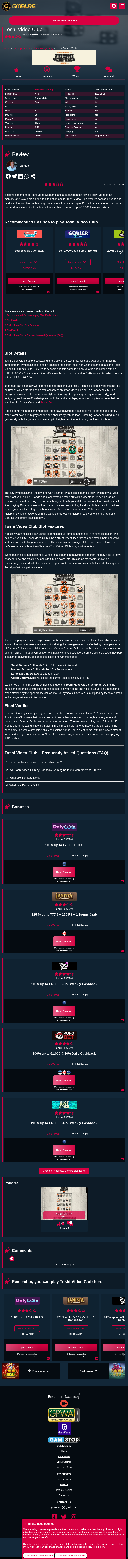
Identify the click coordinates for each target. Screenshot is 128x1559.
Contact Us (64, 1490)
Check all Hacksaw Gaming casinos (63, 1170)
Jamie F (25, 165)
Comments (108, 76)
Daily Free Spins (64, 1462)
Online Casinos (64, 1457)
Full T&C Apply (29, 268)
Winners (77, 76)
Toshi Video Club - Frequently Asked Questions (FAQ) (35, 335)
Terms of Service (64, 1485)
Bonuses (47, 76)
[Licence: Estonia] (60, 1072)
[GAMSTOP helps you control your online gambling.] (64, 1435)
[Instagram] (74, 1512)
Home (6, 48)
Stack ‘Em (46, 402)
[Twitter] (64, 1512)
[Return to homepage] (19, 6)
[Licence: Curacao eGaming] (64, 864)
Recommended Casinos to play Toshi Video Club (32, 315)
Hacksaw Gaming (44, 89)
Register (64, 1479)
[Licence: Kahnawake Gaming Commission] (64, 1072)
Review (17, 76)
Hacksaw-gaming (43, 48)
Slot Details (12, 320)
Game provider (21, 48)
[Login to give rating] (13, 37)
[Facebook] (54, 1512)
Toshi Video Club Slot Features (23, 325)
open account (29, 281)
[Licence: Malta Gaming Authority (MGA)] (64, 1003)
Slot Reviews (64, 1451)
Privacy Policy (64, 1474)
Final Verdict (13, 330)
